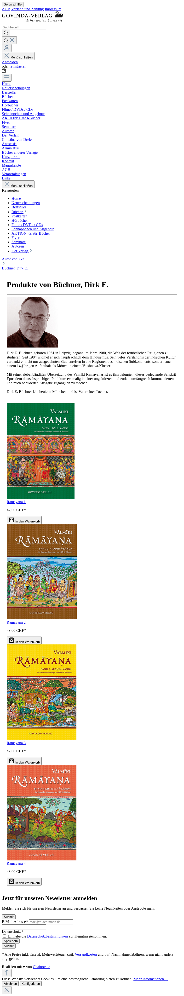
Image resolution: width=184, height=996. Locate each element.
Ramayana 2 (16, 622)
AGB (6, 9)
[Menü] (7, 78)
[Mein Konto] (7, 48)
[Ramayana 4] (41, 859)
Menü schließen (22, 57)
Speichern (11, 941)
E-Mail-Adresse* (15, 922)
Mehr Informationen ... (150, 979)
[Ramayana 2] (42, 618)
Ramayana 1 (16, 502)
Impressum (53, 9)
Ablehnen (10, 983)
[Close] (7, 990)
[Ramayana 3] (41, 739)
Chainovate (41, 967)
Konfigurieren (31, 983)
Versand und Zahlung (27, 9)
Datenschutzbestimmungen (47, 936)
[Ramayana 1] (41, 497)
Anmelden (10, 62)
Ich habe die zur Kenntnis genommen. (57, 936)
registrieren (18, 66)
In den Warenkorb (27, 521)
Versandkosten (86, 954)
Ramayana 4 (16, 863)
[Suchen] (6, 33)
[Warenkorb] (4, 71)
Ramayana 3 (16, 743)
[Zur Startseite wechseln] (34, 23)
